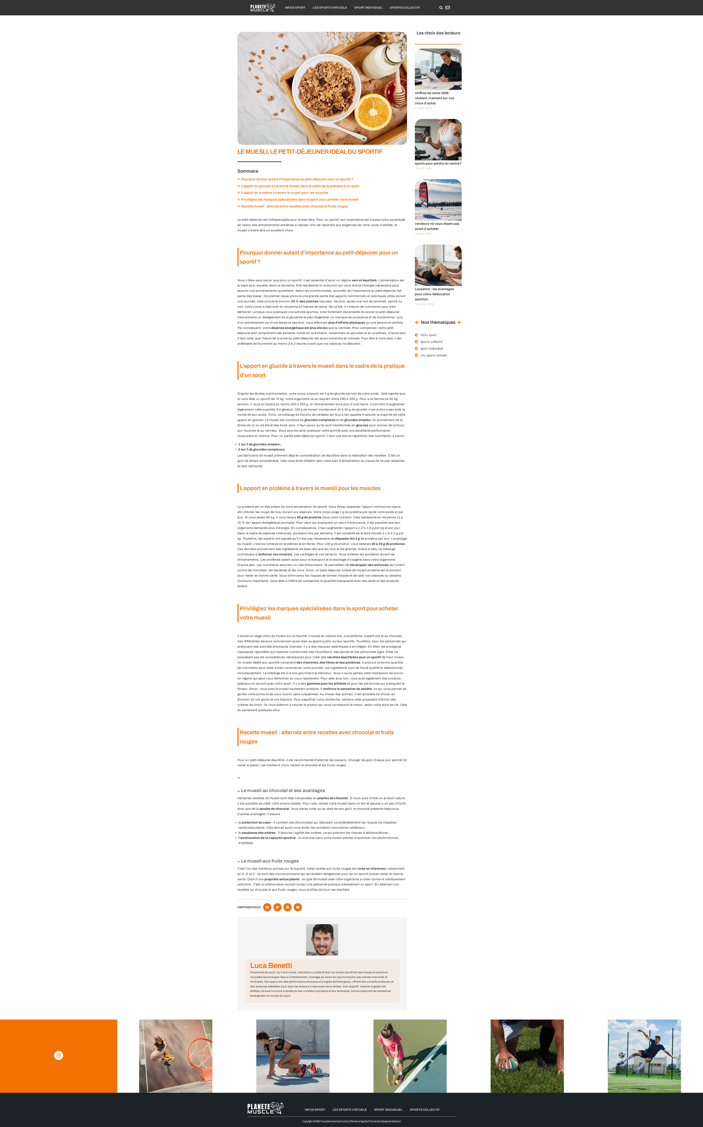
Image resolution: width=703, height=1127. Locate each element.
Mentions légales (359, 1121)
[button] (441, 8)
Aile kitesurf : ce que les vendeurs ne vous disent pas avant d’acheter (437, 224)
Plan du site (374, 1121)
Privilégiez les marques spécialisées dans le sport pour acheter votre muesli (300, 199)
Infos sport (295, 7)
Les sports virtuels (330, 7)
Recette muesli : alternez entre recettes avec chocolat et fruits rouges (294, 206)
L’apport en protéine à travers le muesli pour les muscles (284, 193)
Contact (345, 1121)
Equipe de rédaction (391, 1121)
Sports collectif (405, 7)
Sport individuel (368, 7)
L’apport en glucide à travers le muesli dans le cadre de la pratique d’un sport (300, 186)
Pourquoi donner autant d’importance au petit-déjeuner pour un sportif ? (297, 179)
